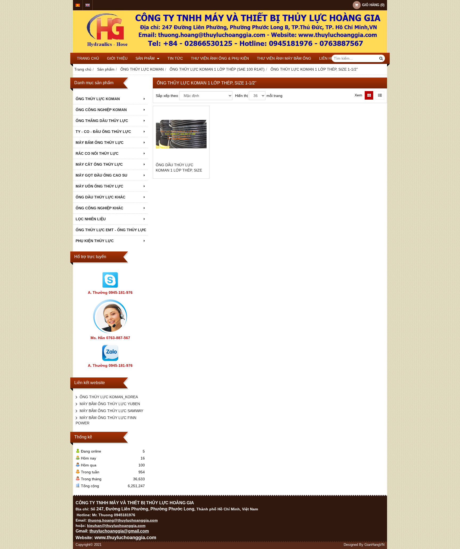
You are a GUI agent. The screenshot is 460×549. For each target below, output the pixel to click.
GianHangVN (374, 545)
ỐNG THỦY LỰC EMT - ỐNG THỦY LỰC (111, 230)
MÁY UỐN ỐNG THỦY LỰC (99, 186)
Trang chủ (88, 58)
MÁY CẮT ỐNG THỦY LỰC (99, 164)
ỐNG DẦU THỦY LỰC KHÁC (100, 197)
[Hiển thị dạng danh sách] (380, 95)
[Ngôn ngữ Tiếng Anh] (87, 5)
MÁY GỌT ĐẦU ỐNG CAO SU (101, 175)
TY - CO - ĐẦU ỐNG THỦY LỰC (103, 131)
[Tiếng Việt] (78, 5)
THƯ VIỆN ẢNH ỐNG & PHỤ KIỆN (220, 58)
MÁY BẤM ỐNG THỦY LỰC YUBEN (110, 404)
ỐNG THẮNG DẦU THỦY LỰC (102, 121)
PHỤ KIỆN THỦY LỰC (95, 241)
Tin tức (175, 58)
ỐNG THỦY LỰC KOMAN (98, 99)
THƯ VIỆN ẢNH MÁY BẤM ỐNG (284, 58)
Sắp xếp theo (167, 95)
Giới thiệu (117, 58)
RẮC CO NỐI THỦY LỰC (97, 153)
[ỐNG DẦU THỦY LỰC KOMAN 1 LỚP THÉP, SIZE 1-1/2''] (181, 134)
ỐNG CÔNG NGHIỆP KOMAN (101, 110)
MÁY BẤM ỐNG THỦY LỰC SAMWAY (111, 411)
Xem (358, 95)
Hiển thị (241, 95)
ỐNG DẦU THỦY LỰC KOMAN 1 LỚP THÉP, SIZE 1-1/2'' (179, 170)
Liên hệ (326, 58)
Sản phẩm (145, 58)
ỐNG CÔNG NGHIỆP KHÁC (99, 208)
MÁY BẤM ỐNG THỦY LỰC (100, 142)
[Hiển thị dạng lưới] (369, 95)
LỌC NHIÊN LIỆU (91, 219)
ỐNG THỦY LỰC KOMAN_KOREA (109, 397)
